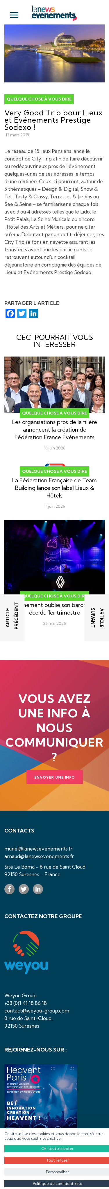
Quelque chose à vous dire (39, 99)
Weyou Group (20, 995)
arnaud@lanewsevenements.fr (39, 856)
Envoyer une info (54, 777)
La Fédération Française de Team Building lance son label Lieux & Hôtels (54, 488)
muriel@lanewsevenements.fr (38, 849)
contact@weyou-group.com (36, 1011)
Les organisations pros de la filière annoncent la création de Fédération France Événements (54, 430)
